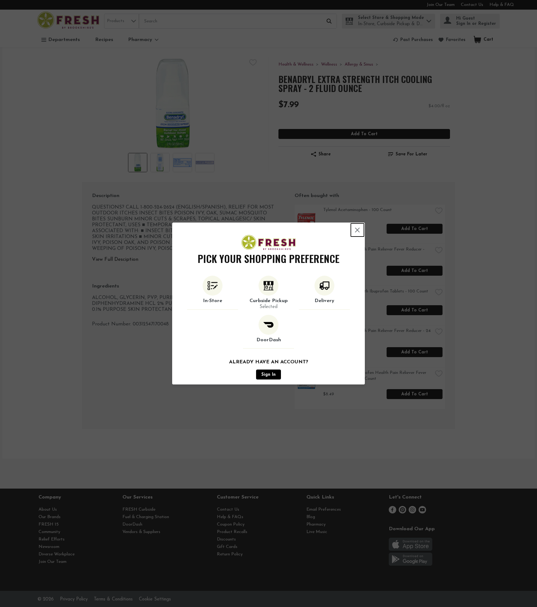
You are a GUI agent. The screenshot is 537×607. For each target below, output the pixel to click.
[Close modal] (357, 230)
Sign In (268, 374)
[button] (212, 293)
